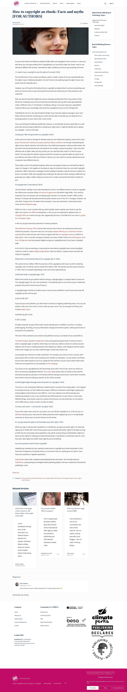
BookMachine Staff (46, 553)
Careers (17, 625)
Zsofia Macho (16, 22)
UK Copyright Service (66, 234)
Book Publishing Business (38, 478)
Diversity (96, 65)
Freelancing (97, 69)
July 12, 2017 (70, 555)
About (16, 612)
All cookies (93, 688)
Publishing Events (45, 615)
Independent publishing (101, 72)
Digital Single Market (42, 251)
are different (33, 212)
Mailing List (18, 615)
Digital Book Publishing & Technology (57, 478)
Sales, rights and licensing (101, 55)
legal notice (26, 309)
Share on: (16, 473)
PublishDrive (19, 462)
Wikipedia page (30, 204)
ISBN (31, 168)
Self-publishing (26, 478)
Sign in (111, 3)
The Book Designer (22, 341)
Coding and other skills (100, 32)
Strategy (96, 79)
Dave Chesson (24, 583)
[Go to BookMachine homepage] (16, 3)
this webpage (53, 364)
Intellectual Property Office (27, 228)
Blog (41, 619)
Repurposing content (100, 59)
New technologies (99, 25)
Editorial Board (44, 625)
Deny (105, 688)
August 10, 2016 (45, 555)
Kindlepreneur (40, 341)
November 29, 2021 (20, 566)
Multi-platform (98, 62)
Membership (44, 612)
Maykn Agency (19, 619)
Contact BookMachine (21, 622)
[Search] (105, 3)
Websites (97, 29)
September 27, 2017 (25, 585)
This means (48, 372)
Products (71, 478)
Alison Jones (70, 553)
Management (98, 82)
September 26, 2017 (18, 24)
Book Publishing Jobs (46, 622)
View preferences (118, 688)
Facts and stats (98, 75)
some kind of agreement (47, 192)
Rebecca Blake (19, 564)
